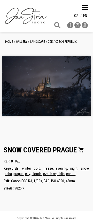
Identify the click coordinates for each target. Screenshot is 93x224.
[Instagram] (77, 26)
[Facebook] (70, 26)
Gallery (21, 42)
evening (61, 168)
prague (18, 174)
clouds (37, 174)
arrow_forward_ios (78, 90)
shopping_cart (81, 150)
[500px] (85, 26)
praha (8, 174)
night (74, 168)
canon (70, 174)
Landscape (37, 42)
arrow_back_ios (24, 90)
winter (26, 168)
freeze (48, 168)
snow (85, 168)
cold (37, 168)
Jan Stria (45, 218)
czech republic (54, 174)
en (85, 16)
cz (76, 16)
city (27, 174)
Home (9, 42)
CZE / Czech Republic (62, 42)
